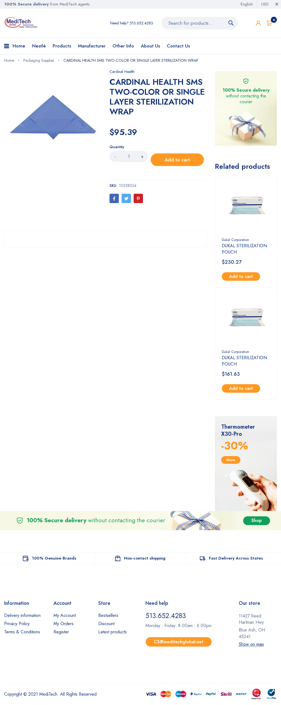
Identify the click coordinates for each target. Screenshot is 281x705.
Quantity (116, 147)
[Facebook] (114, 198)
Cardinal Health (121, 71)
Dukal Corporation (235, 239)
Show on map (251, 644)
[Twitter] (126, 198)
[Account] (258, 23)
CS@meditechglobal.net (178, 642)
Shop (256, 520)
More (230, 459)
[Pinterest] (138, 198)
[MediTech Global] (21, 22)
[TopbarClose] (277, 4)
